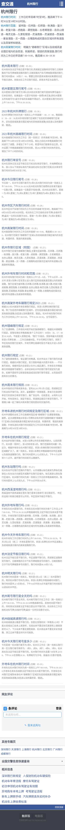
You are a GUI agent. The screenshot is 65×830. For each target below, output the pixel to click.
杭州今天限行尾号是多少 (17, 641)
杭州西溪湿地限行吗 (14, 489)
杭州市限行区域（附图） (17, 247)
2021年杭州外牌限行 (14, 111)
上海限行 (27, 749)
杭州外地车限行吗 (13, 505)
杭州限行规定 (10, 355)
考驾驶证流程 (34, 791)
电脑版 (39, 816)
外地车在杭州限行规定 (16, 437)
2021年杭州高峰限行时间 (17, 134)
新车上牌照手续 (11, 796)
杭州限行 (37, 749)
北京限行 (47, 749)
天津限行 (16, 749)
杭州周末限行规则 (13, 384)
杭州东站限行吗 (12, 466)
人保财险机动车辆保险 (37, 775)
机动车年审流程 (11, 781)
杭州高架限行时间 (13, 228)
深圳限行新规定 (11, 775)
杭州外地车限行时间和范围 (19, 273)
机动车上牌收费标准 (14, 801)
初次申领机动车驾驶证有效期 (20, 786)
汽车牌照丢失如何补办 (37, 796)
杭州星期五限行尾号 (14, 88)
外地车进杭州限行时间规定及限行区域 (26, 411)
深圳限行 (6, 749)
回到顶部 (59, 807)
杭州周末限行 (10, 65)
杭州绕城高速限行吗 (14, 618)
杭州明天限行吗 (12, 573)
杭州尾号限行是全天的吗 (17, 596)
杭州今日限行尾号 (13, 179)
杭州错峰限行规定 (13, 325)
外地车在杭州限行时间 (16, 664)
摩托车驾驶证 (31, 781)
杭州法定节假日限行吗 (16, 554)
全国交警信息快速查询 (15, 761)
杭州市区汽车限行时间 (16, 205)
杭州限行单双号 (12, 160)
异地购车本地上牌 (13, 791)
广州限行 (58, 749)
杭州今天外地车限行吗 (16, 534)
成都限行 (6, 753)
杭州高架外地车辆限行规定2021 (21, 303)
